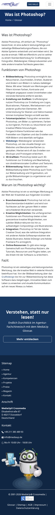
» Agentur (6, 374)
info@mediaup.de (13, 437)
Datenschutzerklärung (27, 508)
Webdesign (11, 140)
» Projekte (7, 382)
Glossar (18, 20)
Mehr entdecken (27, 339)
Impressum (40, 504)
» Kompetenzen (9, 378)
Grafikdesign (8, 276)
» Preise (5, 386)
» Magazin (7, 391)
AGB (30, 504)
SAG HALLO (33, 4)
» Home (5, 369)
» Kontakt (6, 395)
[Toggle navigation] (49, 4)
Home (8, 20)
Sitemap (21, 504)
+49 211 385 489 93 (13, 431)
